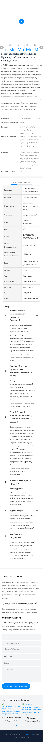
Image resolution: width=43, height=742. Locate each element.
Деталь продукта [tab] (24, 182)
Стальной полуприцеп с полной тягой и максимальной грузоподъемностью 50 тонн (31, 720)
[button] (14, 725)
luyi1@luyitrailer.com (11, 618)
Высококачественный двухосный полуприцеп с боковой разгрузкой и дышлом (11, 719)
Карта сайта (28, 734)
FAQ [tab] (14, 182)
